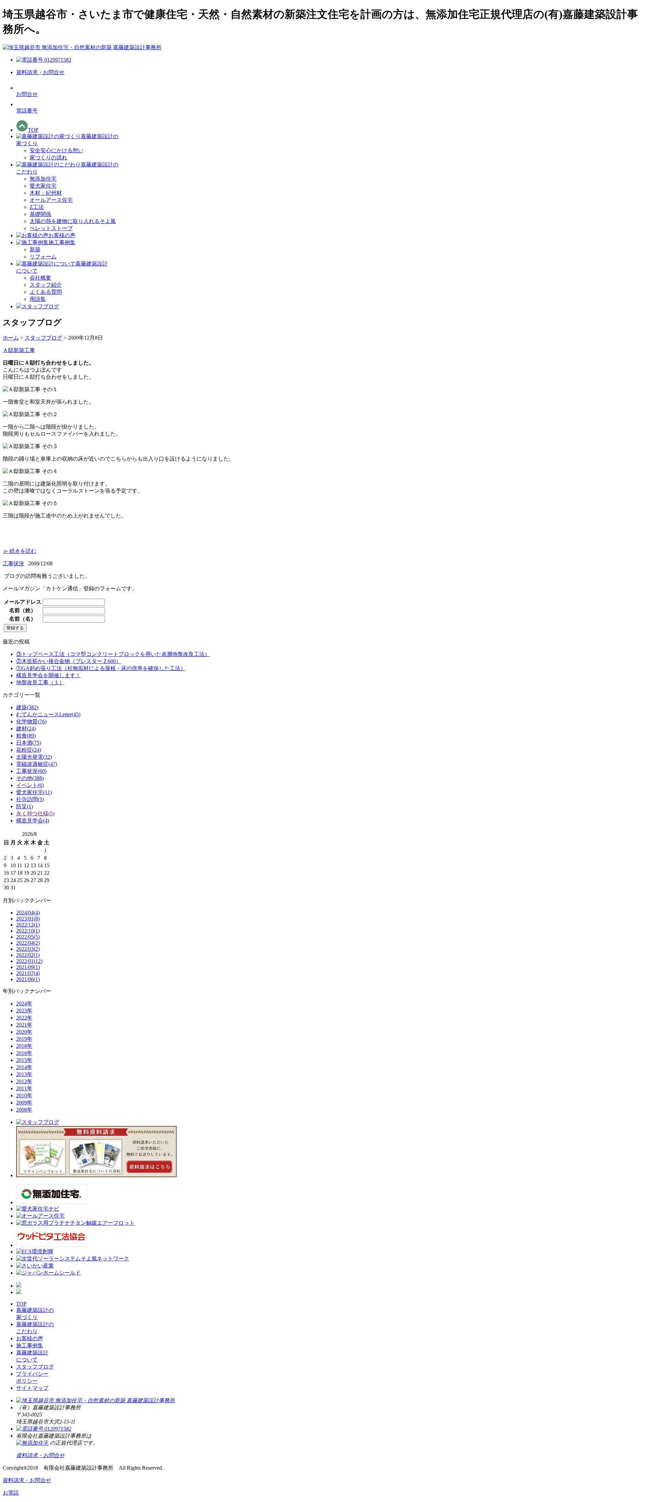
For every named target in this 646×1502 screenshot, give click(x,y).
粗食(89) (26, 736)
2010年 (24, 1095)
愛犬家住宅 (43, 186)
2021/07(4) (28, 973)
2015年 (24, 1060)
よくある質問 (46, 292)
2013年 (24, 1074)
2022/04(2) (28, 943)
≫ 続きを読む (19, 551)
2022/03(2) (28, 949)
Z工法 (37, 207)
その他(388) (30, 778)
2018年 (24, 1046)
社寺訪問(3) (30, 799)
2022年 (24, 1018)
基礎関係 (40, 214)
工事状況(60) (31, 771)
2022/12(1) (28, 925)
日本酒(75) (28, 743)
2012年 (24, 1081)
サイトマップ (32, 1388)
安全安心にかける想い (56, 150)
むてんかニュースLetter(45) (48, 714)
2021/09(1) (28, 967)
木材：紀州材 (46, 193)
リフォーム (43, 256)
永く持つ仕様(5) (35, 813)
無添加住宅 (43, 179)
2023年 (24, 1010)
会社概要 (40, 278)
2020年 (24, 1032)
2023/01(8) (28, 918)
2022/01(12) (29, 961)
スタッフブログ (43, 338)
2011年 (24, 1088)
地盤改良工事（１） (40, 682)
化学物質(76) (31, 721)
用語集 (38, 299)
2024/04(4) (28, 912)
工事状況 (13, 563)
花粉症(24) (28, 750)
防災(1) (24, 806)
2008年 (24, 1110)
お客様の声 (29, 1338)
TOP (21, 1304)
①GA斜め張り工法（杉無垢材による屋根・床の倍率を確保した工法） (101, 668)
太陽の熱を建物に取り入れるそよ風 (73, 221)
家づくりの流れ (48, 157)
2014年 (24, 1067)
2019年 (24, 1039)
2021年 (24, 1025)
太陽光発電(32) (34, 757)
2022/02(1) (28, 955)
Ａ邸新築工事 (19, 350)
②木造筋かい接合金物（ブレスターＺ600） (68, 661)
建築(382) (27, 707)
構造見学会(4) (32, 820)
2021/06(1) (28, 979)
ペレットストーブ (51, 228)
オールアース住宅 (51, 200)
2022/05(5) (28, 937)
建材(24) (26, 728)
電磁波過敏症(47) (36, 764)
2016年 (24, 1053)
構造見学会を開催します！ (48, 675)
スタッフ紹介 (46, 285)
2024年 (24, 1003)
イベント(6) (30, 785)
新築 (35, 249)
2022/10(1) (28, 931)
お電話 (11, 1493)
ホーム (11, 338)
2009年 (24, 1102)
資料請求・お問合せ (27, 1480)
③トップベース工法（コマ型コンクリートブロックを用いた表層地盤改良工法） (113, 654)
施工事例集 (29, 1345)
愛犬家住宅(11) (34, 792)
